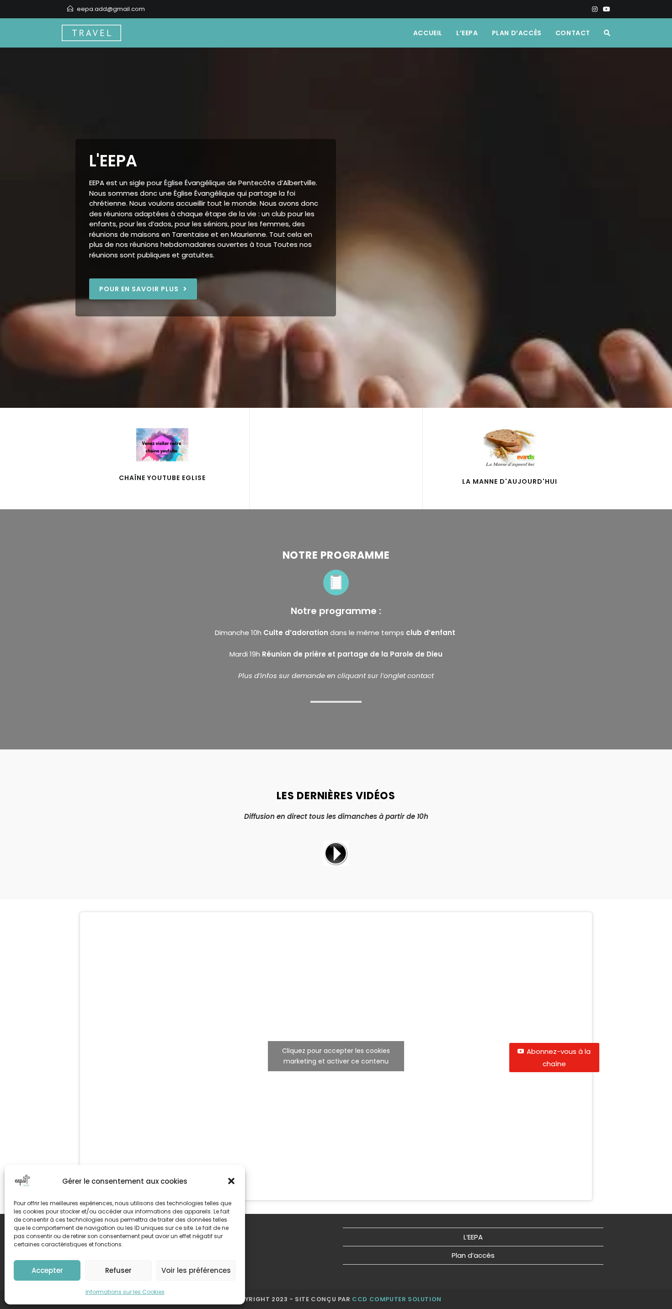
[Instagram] (594, 9)
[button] (231, 1181)
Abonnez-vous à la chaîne (559, 1058)
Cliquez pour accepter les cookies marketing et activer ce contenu (336, 1056)
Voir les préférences (196, 1270)
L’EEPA (473, 1237)
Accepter (47, 1270)
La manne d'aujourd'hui (509, 481)
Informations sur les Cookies (125, 1292)
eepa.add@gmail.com (111, 9)
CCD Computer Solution (397, 1299)
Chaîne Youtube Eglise (162, 477)
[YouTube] (605, 9)
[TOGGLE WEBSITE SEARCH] (607, 33)
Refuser (118, 1270)
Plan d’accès (473, 1255)
